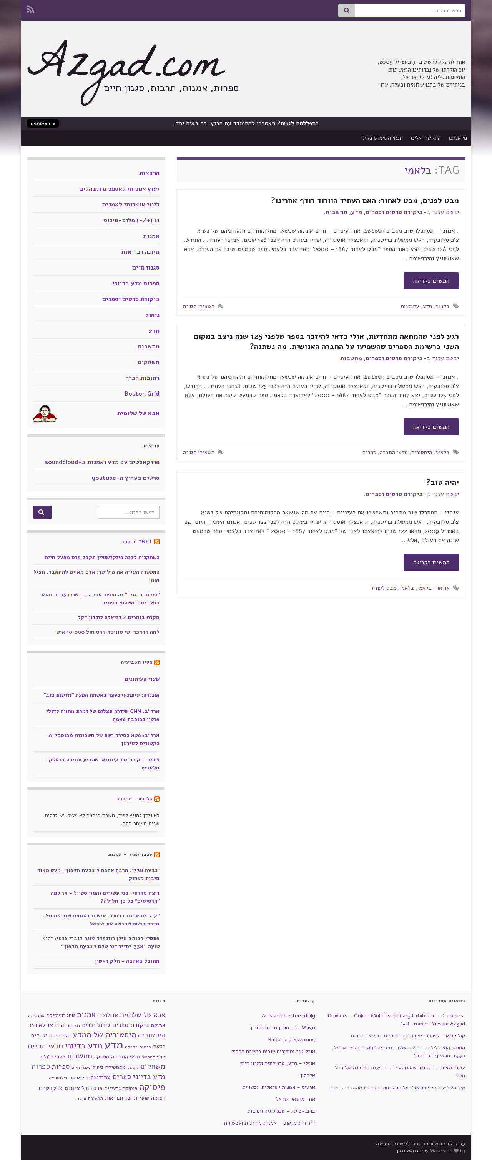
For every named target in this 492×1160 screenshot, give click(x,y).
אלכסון (308, 1075)
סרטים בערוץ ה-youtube (126, 478)
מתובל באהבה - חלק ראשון (127, 961)
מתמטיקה (115, 1067)
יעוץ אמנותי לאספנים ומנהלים (119, 189)
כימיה (145, 1047)
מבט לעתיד (383, 588)
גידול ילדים (96, 1025)
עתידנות (410, 306)
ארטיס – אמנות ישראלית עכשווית (278, 1087)
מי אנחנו (458, 137)
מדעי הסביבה (125, 1056)
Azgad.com (125, 69)
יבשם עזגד (445, 212)
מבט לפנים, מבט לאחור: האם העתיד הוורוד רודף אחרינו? (365, 200)
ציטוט (72, 1087)
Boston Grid (142, 393)
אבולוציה (108, 1015)
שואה (144, 1098)
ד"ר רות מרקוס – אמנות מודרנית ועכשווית (269, 1123)
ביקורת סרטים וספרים (394, 212)
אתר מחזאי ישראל (295, 1099)
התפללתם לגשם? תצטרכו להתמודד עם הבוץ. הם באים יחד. (246, 123)
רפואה (158, 1098)
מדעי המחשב (153, 1057)
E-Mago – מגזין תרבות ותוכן (283, 1027)
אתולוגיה (36, 1016)
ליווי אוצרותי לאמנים (131, 204)
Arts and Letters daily (288, 1015)
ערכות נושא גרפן (413, 1151)
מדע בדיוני (83, 1046)
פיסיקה (152, 1087)
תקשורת (95, 1098)
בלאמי (442, 306)
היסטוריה (421, 452)
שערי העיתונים (142, 678)
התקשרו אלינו (426, 137)
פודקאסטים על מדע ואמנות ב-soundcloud (102, 462)
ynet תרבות (138, 541)
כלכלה (131, 1047)
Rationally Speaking (291, 1039)
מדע (356, 212)
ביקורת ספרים (130, 1024)
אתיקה (158, 1025)
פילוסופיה (58, 1078)
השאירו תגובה (198, 306)
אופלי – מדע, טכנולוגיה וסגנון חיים (277, 1063)
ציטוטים (51, 1087)
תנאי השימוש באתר (381, 137)
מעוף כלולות (52, 1056)
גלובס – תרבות (135, 799)
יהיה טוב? (442, 482)
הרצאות (149, 173)
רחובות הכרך (143, 378)
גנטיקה (73, 1025)
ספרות (61, 1066)
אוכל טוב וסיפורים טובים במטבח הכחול (273, 1051)
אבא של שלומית (138, 413)
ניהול (152, 315)
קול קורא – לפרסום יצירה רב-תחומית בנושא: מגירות (408, 1035)
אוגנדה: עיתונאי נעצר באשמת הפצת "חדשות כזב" (101, 695)
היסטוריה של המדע (104, 1034)
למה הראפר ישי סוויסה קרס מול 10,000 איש (108, 632)
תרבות (80, 1098)
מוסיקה (101, 1056)
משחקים (149, 362)
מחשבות (336, 212)
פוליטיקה (78, 1077)
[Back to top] (17, 1142)
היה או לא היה (46, 1024)
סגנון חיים (146, 267)
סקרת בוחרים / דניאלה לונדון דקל (119, 617)
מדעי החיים (45, 1046)
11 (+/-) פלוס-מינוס (132, 220)
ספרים (369, 452)
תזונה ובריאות (140, 252)
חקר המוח (60, 1035)
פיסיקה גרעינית (120, 1088)
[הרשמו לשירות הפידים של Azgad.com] (30, 8)
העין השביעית (137, 662)
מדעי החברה (394, 452)
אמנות (151, 236)
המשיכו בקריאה (431, 281)
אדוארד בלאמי (433, 588)
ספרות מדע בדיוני (136, 283)
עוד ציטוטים (43, 123)
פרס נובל (92, 1088)
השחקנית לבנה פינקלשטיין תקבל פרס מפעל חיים (102, 557)
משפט (133, 1067)
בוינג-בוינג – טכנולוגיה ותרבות (281, 1111)
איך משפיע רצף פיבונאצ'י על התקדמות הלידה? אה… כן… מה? (397, 1087)
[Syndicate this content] (157, 541)
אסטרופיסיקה (61, 1015)
